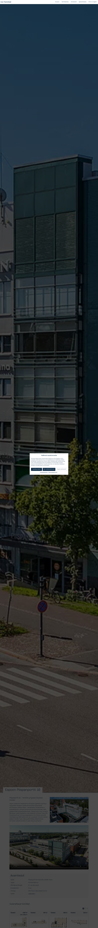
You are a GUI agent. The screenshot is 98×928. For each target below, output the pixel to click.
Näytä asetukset (61, 469)
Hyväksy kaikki (36, 469)
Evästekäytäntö (44, 472)
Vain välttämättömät (49, 469)
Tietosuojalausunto (52, 472)
